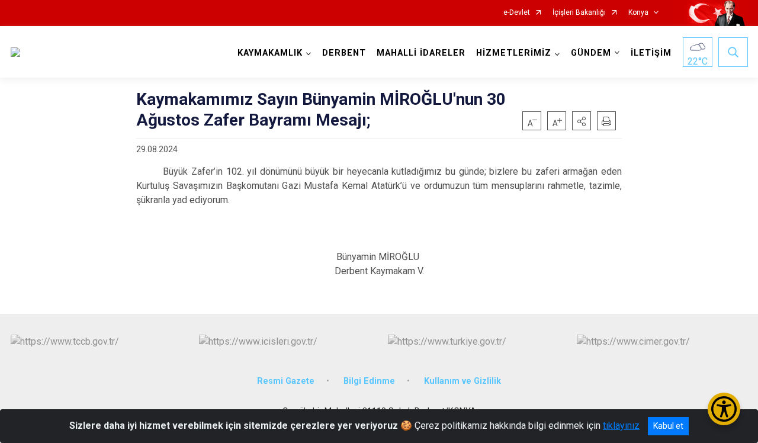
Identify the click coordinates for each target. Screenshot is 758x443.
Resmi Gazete (285, 381)
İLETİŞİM (651, 53)
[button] (581, 120)
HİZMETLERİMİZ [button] (513, 53)
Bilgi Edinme (369, 381)
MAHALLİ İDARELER (421, 53)
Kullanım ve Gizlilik (462, 381)
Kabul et (668, 426)
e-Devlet (516, 13)
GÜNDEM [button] (591, 53)
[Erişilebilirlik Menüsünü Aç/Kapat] (724, 409)
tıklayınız (621, 425)
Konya (638, 13)
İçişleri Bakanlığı (579, 13)
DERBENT (344, 53)
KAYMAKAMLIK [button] (270, 53)
